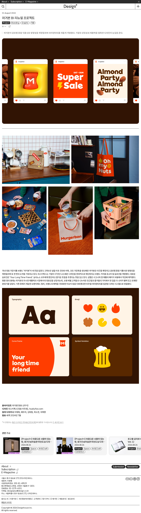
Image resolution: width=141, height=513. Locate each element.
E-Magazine (31, 2)
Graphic (25, 23)
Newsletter (132, 467)
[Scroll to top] (138, 498)
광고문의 (71, 499)
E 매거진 (54, 499)
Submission (118, 467)
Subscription (16, 2)
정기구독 (45, 499)
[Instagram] (138, 479)
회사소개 (4, 499)
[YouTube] (131, 479)
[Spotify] (134, 479)
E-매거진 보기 (58, 422)
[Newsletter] (127, 479)
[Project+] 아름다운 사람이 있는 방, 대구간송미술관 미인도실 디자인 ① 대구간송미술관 (89, 442)
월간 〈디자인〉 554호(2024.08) (24, 422)
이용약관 (13, 499)
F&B (32, 23)
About (4, 2)
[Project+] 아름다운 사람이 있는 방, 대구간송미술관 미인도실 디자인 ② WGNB (36, 442)
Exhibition (26, 452)
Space (33, 449)
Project (6, 23)
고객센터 (37, 499)
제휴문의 (62, 499)
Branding (15, 23)
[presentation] (11, 445)
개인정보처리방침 (25, 499)
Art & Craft (43, 449)
